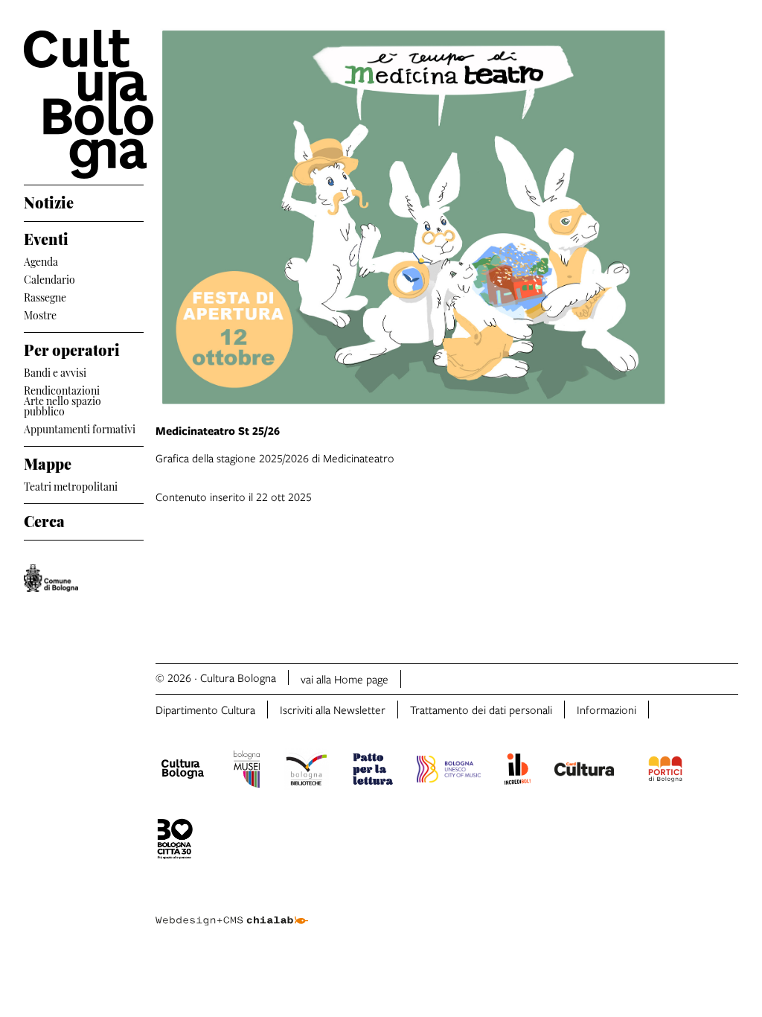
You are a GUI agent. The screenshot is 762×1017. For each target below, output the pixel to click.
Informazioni (606, 709)
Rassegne (45, 296)
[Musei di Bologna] (247, 771)
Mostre (40, 313)
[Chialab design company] (231, 909)
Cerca (44, 519)
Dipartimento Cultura (205, 709)
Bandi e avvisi (55, 371)
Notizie (49, 200)
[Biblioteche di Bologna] (306, 771)
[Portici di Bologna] (665, 771)
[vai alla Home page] (84, 104)
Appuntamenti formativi (79, 427)
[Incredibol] (518, 771)
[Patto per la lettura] (373, 771)
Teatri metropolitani (71, 485)
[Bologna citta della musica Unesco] (449, 771)
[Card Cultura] (584, 771)
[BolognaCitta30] (175, 841)
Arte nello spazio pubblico (62, 405)
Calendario (49, 278)
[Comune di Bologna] (51, 578)
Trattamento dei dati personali (481, 709)
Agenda (41, 260)
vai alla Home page (344, 679)
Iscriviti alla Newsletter (332, 709)
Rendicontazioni (62, 389)
